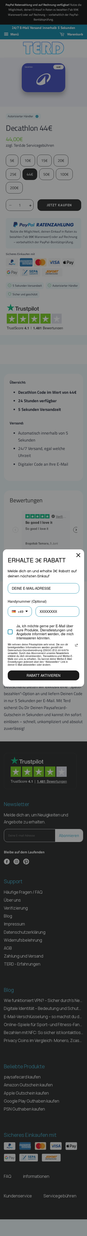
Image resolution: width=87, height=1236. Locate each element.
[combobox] (20, 611)
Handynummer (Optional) (27, 601)
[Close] (78, 555)
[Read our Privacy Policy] (76, 645)
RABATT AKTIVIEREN (43, 675)
